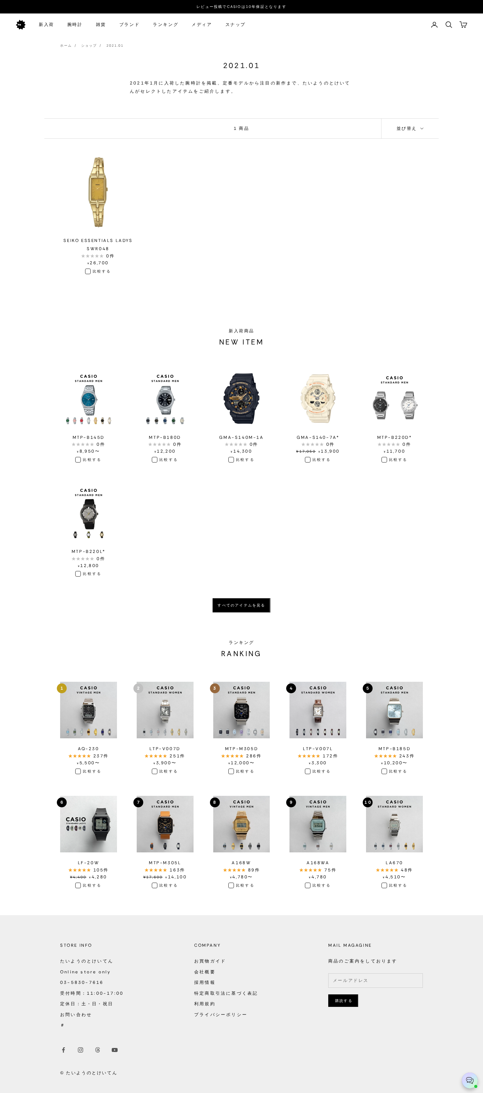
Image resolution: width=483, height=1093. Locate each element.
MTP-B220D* (394, 437)
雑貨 (101, 24)
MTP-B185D (394, 748)
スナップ (235, 24)
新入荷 (46, 24)
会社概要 (205, 972)
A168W (241, 863)
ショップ (89, 45)
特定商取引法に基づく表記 (226, 993)
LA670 (394, 863)
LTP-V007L (318, 748)
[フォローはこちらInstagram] (80, 1050)
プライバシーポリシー (220, 1014)
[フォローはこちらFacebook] (63, 1050)
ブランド (129, 24)
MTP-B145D (88, 437)
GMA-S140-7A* (318, 437)
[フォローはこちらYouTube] (114, 1050)
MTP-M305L (165, 863)
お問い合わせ (76, 1014)
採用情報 (205, 982)
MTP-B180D (165, 437)
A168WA (318, 863)
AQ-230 (88, 748)
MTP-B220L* (88, 551)
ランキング (165, 24)
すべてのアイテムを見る (241, 605)
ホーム (66, 45)
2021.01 (115, 45)
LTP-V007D (165, 748)
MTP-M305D (241, 748)
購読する (344, 1000)
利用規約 (205, 1004)
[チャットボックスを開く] (470, 1080)
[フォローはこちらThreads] (97, 1050)
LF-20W (89, 863)
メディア (202, 24)
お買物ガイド (210, 961)
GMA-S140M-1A (241, 437)
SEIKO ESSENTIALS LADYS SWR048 (97, 244)
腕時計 (75, 24)
